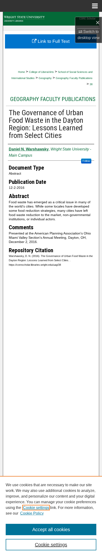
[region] (51, 516)
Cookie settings (36, 508)
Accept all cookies (51, 529)
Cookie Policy (32, 513)
